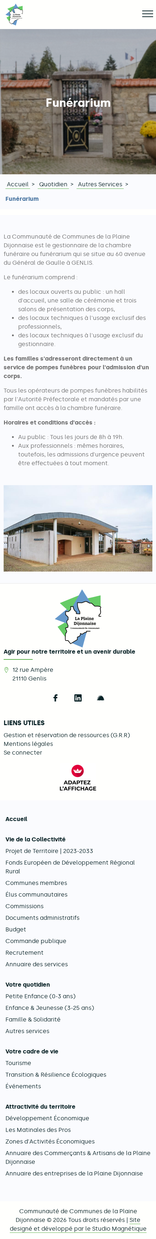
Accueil (18, 184)
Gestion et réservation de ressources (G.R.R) (67, 735)
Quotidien (53, 184)
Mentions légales (28, 743)
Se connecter (23, 752)
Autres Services (100, 184)
